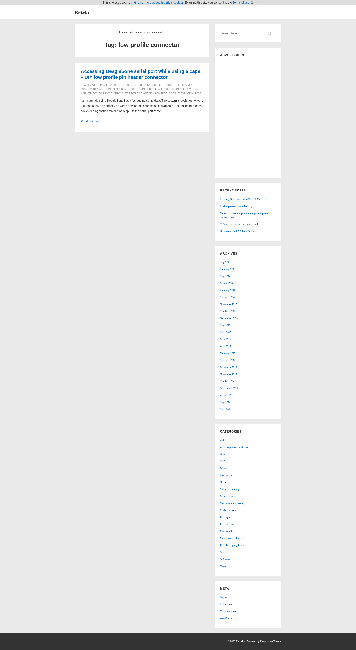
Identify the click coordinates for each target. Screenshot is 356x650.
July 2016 (225, 276)
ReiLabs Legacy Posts (232, 545)
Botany (224, 454)
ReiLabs (82, 12)
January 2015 (227, 360)
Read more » (89, 121)
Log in (223, 597)
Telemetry (225, 566)
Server (223, 552)
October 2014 (227, 381)
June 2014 (225, 409)
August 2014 (227, 395)
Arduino (224, 440)
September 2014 (229, 388)
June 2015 (225, 332)
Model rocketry (228, 510)
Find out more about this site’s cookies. (158, 2)
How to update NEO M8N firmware (238, 231)
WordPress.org (228, 618)
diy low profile (102, 93)
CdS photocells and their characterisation (242, 224)
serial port (193, 93)
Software (225, 559)
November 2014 (228, 374)
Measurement (227, 496)
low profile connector (170, 93)
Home (223, 482)
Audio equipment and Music (235, 447)
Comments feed (228, 611)
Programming (227, 531)
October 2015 (227, 311)
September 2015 (229, 318)
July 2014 (225, 402)
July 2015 (225, 325)
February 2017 (227, 269)
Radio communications (232, 538)
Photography (227, 517)
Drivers (224, 468)
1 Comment (187, 85)
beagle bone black (108, 89)
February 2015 (227, 353)
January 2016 (227, 297)
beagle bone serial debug (137, 89)
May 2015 (225, 339)
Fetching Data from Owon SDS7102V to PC (243, 199)
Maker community (229, 489)
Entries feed (226, 604)
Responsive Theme (270, 641)
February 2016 (227, 290)
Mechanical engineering (232, 503)
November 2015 (228, 304)
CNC (222, 461)
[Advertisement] (247, 116)
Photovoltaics (227, 524)
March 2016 (226, 283)
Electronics (164, 85)
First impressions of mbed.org (236, 206)
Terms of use (241, 2)
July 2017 (225, 262)
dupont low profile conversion (133, 93)
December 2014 (228, 367)
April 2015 (225, 346)
